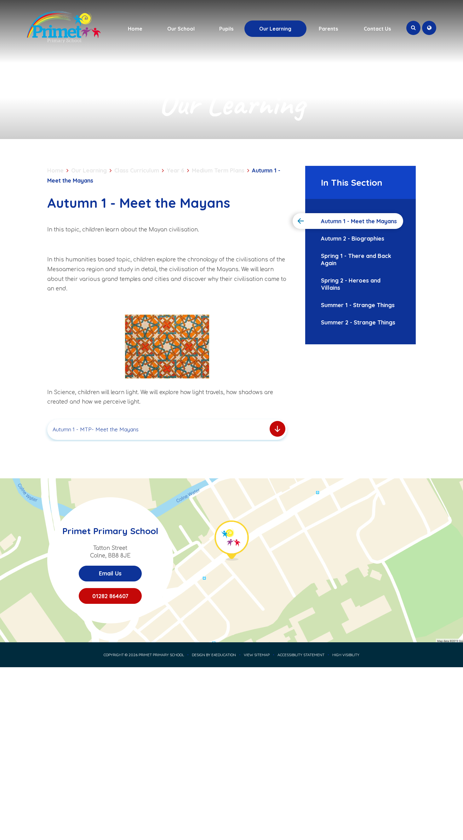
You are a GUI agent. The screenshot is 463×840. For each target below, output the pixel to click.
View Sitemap (257, 654)
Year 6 (175, 170)
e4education (223, 654)
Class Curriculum (136, 170)
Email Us (110, 573)
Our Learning (89, 170)
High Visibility (345, 654)
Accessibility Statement (300, 654)
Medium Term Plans (218, 170)
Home (55, 170)
